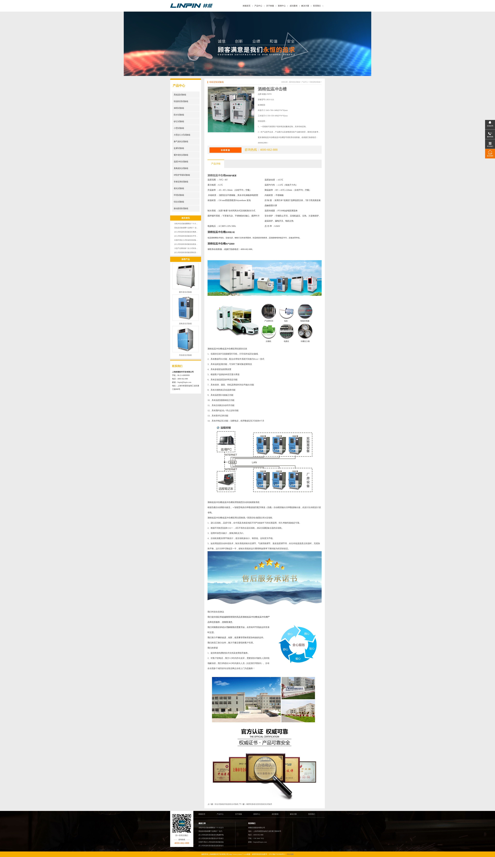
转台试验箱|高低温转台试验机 (227, 804)
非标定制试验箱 (181, 182)
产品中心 (258, 6)
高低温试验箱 (180, 95)
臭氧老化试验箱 (181, 168)
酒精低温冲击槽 (217, 175)
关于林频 (270, 6)
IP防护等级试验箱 (182, 175)
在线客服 (225, 150)
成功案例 (293, 6)
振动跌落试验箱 (181, 208)
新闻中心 (282, 6)
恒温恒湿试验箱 (181, 101)
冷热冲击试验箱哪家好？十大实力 (211, 828)
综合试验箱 (179, 202)
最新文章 (202, 823)
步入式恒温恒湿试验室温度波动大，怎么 (189, 244)
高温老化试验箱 (185, 355)
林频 (248, 854)
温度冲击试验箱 (181, 161)
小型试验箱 (179, 128)
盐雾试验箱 (179, 148)
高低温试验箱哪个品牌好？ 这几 (210, 831)
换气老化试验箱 (181, 141)
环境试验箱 (179, 195)
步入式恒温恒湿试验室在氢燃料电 (211, 835)
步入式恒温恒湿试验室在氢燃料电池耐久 (189, 232)
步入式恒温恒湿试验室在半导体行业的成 (189, 236)
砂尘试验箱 (179, 121)
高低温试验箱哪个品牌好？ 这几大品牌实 (189, 228)
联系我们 (317, 6)
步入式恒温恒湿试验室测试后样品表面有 (189, 252)
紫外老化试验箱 (181, 155)
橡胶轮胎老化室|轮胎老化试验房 (259, 804)
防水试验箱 (179, 115)
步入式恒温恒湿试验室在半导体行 (211, 838)
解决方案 (305, 6)
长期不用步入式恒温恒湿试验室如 (211, 842)
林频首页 (246, 6)
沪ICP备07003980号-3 (277, 854)
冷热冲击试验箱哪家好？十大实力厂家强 (189, 224)
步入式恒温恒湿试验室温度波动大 (211, 846)
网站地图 (290, 854)
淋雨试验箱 (179, 108)
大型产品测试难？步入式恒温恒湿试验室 (189, 248)
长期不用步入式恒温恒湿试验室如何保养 (189, 240)
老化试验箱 (179, 188)
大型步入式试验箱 (182, 135)
